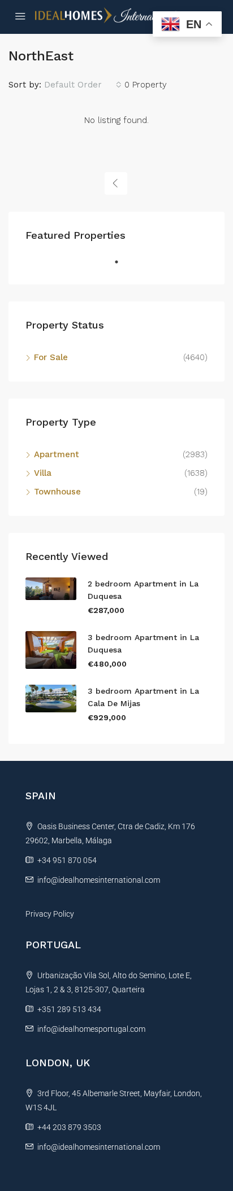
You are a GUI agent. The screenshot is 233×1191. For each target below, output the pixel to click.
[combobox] (82, 85)
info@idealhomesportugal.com (91, 1029)
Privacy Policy (49, 913)
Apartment (56, 454)
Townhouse (57, 492)
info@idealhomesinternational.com (98, 880)
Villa (42, 473)
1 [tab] (122, 266)
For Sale (51, 357)
